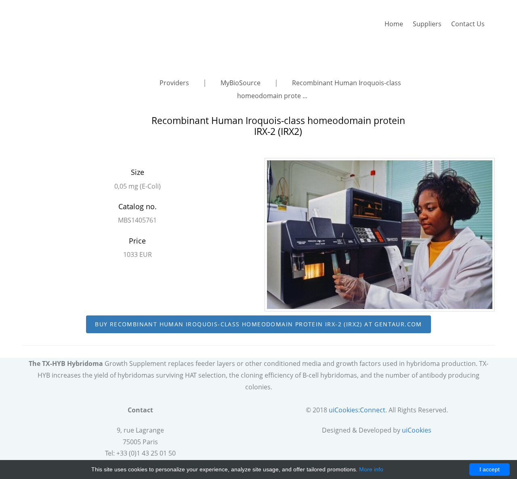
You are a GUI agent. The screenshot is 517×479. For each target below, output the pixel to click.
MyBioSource (241, 82)
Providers (175, 82)
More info (371, 469)
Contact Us (468, 23)
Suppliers (427, 23)
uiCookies (416, 430)
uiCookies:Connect (357, 409)
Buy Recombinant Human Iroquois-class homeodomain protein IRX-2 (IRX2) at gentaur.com (258, 324)
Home (394, 23)
